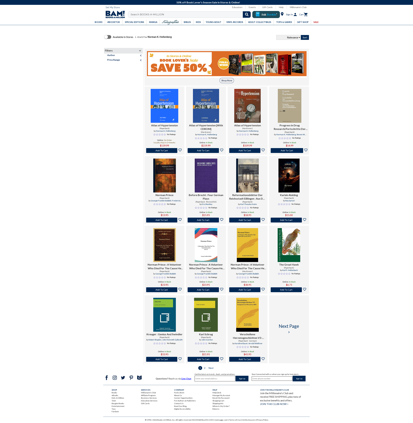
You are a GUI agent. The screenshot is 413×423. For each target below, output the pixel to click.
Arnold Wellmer (255, 343)
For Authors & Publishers (185, 400)
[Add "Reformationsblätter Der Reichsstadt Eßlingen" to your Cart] (247, 220)
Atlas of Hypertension (164, 125)
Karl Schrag (206, 334)
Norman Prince (164, 194)
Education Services (149, 400)
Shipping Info (217, 403)
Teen (114, 400)
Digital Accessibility (182, 409)
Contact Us (179, 403)
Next (211, 368)
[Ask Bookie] (266, 14)
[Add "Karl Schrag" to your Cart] (206, 359)
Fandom (115, 411)
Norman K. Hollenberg (165, 131)
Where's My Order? (221, 406)
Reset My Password (220, 398)
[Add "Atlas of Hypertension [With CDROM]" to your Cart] (206, 150)
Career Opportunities (183, 398)
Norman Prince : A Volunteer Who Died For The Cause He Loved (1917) (164, 266)
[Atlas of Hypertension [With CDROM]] (206, 106)
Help (281, 7)
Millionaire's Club (298, 7)
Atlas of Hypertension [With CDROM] (206, 127)
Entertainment (118, 406)
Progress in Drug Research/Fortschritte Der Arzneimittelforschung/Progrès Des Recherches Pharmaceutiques (290, 127)
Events (252, 7)
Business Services (149, 398)
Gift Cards (267, 7)
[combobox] (191, 14)
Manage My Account (221, 395)
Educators (237, 7)
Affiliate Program (148, 395)
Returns (215, 409)
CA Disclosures (248, 420)
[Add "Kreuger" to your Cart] (164, 359)
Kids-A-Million (118, 398)
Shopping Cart (218, 400)
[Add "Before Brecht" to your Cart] (206, 220)
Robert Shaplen (155, 339)
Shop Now (226, 80)
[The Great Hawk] (289, 245)
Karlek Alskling (289, 194)
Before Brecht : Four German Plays (206, 196)
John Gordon (207, 339)
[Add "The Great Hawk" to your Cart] (289, 289)
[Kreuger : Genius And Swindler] (164, 314)
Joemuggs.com (221, 420)
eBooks (115, 395)
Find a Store (179, 392)
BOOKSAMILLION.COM (202, 420)
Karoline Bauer (241, 343)
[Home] (114, 14)
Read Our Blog (180, 406)
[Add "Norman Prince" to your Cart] (164, 220)
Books (114, 392)
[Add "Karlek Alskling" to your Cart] (289, 220)
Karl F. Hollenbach (290, 270)
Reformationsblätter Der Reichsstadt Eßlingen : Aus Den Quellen (247, 197)
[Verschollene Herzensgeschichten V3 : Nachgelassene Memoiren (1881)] (247, 314)
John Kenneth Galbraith (172, 339)
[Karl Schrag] (206, 314)
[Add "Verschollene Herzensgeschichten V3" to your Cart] (247, 359)
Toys (114, 409)
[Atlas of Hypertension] (164, 106)
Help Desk (216, 392)
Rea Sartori (290, 200)
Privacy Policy (262, 420)
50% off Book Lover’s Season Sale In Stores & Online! (208, 2)
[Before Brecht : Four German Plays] (206, 175)
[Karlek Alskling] (289, 175)
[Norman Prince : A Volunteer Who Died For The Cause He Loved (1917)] (164, 245)
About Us (178, 395)
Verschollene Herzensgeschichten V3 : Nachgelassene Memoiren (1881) (247, 336)
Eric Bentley (207, 204)
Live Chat (186, 378)
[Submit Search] (247, 14)
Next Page (289, 328)
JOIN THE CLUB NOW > (274, 403)
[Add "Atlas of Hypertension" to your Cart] (164, 150)
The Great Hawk (289, 264)
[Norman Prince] (164, 175)
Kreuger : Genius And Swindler (164, 334)
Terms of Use (235, 420)
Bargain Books (118, 403)
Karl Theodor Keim (248, 204)
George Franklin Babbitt (161, 200)
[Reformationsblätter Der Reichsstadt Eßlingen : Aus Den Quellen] (247, 175)
